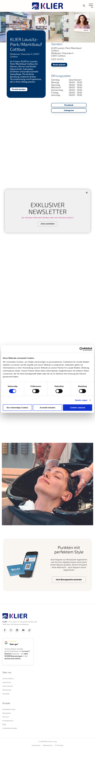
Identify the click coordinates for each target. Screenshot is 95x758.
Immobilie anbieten (9, 728)
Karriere (5, 717)
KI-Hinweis (59, 745)
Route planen (59, 64)
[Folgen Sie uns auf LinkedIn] (17, 630)
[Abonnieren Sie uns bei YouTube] (23, 630)
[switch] (35, 391)
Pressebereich (7, 721)
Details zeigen (81, 400)
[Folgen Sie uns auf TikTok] (29, 630)
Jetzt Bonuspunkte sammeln (69, 579)
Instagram (69, 110)
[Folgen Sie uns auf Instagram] (11, 630)
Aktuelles (6, 694)
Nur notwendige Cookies (17, 408)
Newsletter (6, 713)
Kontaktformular (9, 709)
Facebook (68, 105)
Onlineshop (6, 690)
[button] (86, 484)
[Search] (84, 6)
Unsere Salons (8, 678)
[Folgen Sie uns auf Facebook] (4, 630)
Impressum (36, 745)
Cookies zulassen (77, 408)
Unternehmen (7, 686)
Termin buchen (19, 89)
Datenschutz (48, 745)
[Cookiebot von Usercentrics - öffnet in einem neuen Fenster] (81, 349)
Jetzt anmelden (47, 224)
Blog (4, 724)
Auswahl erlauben (47, 408)
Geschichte (6, 682)
